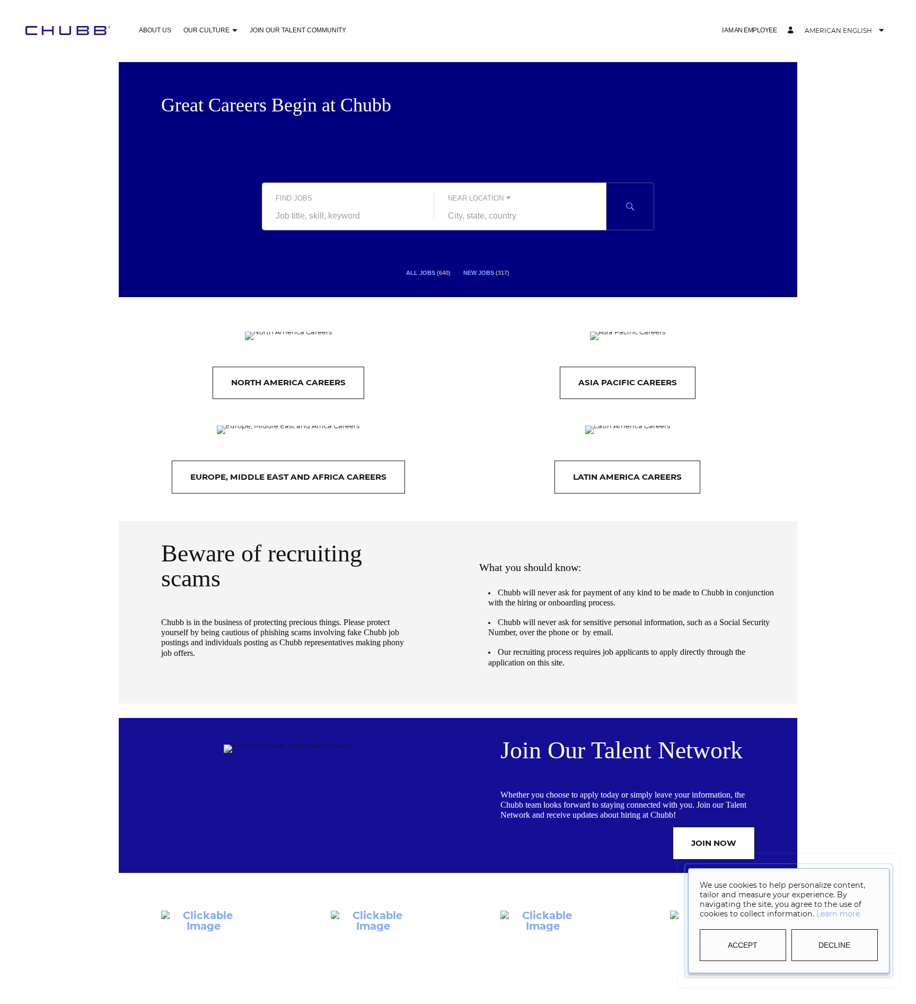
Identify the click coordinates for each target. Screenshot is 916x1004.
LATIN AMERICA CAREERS (627, 477)
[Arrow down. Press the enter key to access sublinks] (234, 31)
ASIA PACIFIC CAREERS (627, 382)
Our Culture (206, 30)
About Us (155, 30)
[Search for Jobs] (630, 206)
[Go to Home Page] (67, 30)
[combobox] (348, 216)
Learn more (838, 914)
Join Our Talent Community (298, 30)
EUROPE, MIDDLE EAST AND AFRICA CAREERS (288, 477)
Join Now (713, 843)
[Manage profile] (792, 30)
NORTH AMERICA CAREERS (288, 382)
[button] (749, 30)
